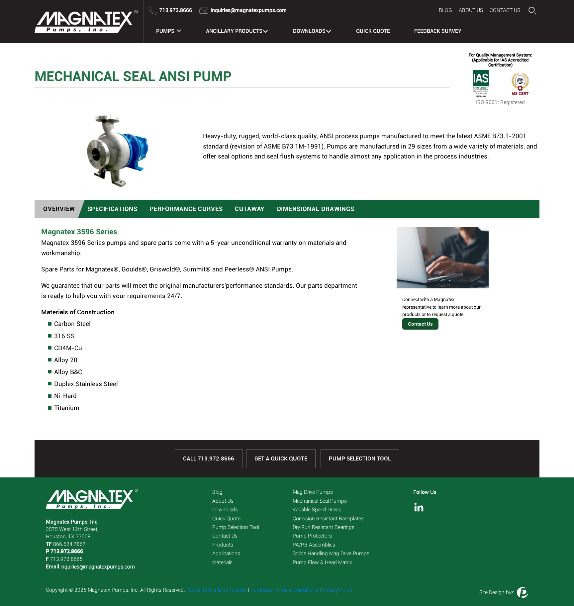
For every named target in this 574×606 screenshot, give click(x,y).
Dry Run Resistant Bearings (323, 527)
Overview (59, 208)
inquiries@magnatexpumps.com (97, 567)
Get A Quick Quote (280, 458)
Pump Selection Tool (360, 458)
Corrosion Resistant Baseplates (328, 519)
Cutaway (250, 208)
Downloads (309, 31)
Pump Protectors (312, 536)
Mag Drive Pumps (313, 492)
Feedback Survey (437, 31)
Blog (445, 10)
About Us (471, 10)
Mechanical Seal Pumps (320, 501)
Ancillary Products (234, 31)
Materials (222, 562)
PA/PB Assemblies (314, 545)
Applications (226, 553)
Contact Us (505, 10)
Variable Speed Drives (317, 510)
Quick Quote (373, 31)
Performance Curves (186, 208)
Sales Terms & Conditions (218, 590)
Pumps (165, 31)
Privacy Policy (337, 590)
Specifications (112, 208)
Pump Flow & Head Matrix (322, 562)
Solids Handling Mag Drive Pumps (331, 553)
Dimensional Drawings (315, 208)
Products (222, 545)
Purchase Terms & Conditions (284, 590)
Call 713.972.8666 (208, 458)
